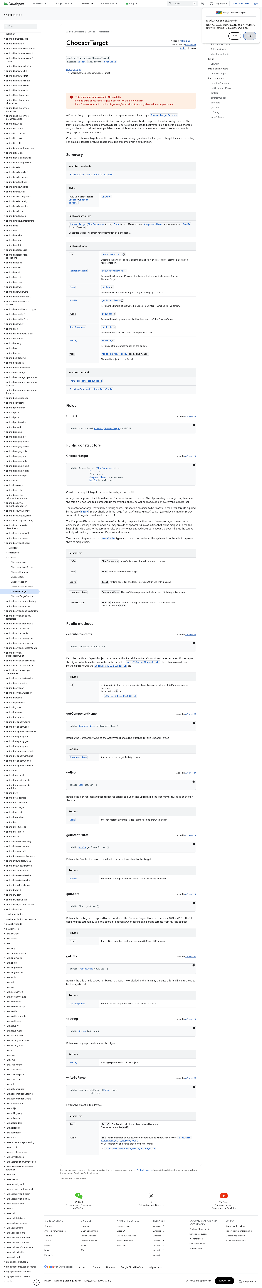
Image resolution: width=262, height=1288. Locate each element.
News (47, 1245)
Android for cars (125, 1240)
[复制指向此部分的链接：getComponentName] (100, 714)
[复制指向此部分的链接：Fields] (79, 406)
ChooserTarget (78, 224)
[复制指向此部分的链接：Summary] (86, 155)
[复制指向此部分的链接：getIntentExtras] (92, 835)
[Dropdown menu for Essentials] (47, 3)
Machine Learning (89, 1230)
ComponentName (153, 224)
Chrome (96, 1267)
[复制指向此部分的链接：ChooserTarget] (91, 456)
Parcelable (109, 61)
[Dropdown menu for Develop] (93, 3)
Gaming (85, 1226)
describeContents (112, 254)
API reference (13, 15)
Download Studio (198, 1243)
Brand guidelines (73, 1281)
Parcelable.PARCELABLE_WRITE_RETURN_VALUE (130, 1148)
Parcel (123, 353)
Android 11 (158, 1255)
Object (82, 61)
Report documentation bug (239, 1230)
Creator (73, 199)
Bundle (187, 224)
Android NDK (196, 1248)
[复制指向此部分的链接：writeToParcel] (89, 1078)
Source (47, 1240)
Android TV (122, 1245)
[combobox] (182, 3)
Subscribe (224, 1280)
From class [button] (86, 380)
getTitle (107, 327)
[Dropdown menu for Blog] (138, 3)
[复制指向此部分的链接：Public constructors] (104, 445)
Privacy (84, 1245)
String (73, 340)
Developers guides (198, 1233)
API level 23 (185, 41)
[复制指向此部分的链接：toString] (81, 1019)
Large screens (123, 1226)
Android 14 (158, 1240)
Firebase (110, 1267)
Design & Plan (62, 3)
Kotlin (183, 48)
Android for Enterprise (55, 1230)
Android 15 (158, 1235)
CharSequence (96, 224)
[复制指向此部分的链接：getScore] (82, 894)
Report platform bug (235, 1226)
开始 (249, 35)
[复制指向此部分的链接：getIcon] (80, 773)
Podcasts (48, 1255)
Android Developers (75, 31)
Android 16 (158, 1230)
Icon (116, 224)
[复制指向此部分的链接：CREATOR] (84, 416)
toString (107, 340)
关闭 (234, 35)
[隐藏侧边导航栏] (37, 1283)
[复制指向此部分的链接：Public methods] (96, 624)
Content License (144, 1170)
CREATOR (106, 196)
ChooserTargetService (164, 115)
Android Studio (241, 3)
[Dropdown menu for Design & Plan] (73, 3)
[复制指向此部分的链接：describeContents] (95, 634)
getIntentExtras (111, 300)
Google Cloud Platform (132, 1267)
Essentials (37, 3)
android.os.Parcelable (99, 174)
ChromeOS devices (126, 1235)
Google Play (107, 3)
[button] (20, 32)
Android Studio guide (200, 1229)
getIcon (106, 287)
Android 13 (158, 1245)
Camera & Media (89, 1240)
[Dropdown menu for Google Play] (118, 3)
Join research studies (236, 1240)
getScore (107, 313)
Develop (85, 3)
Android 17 (158, 1226)
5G (82, 1250)
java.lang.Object (74, 70)
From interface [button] (91, 174)
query (84, 511)
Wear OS (121, 1230)
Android (48, 1226)
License (58, 1281)
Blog (131, 3)
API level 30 (190, 44)
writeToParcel (110, 353)
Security (48, 1235)
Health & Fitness (88, 1235)
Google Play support (235, 1235)
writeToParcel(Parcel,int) (143, 662)
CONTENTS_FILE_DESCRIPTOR (111, 665)
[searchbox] (20, 26)
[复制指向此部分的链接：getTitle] (80, 956)
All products (155, 1267)
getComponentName (112, 270)
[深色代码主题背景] (194, 425)
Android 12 (158, 1250)
